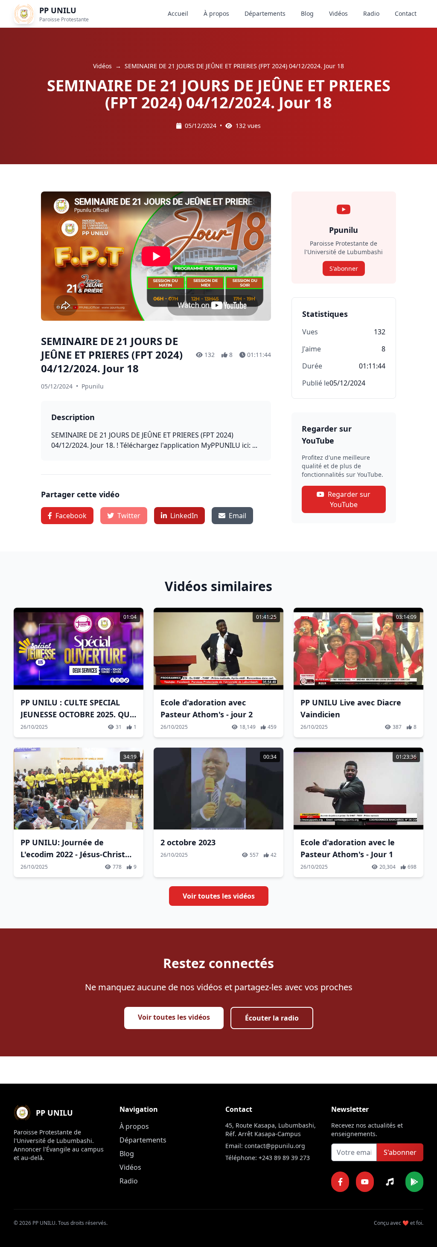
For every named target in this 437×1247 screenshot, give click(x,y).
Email (237, 515)
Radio (371, 13)
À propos (216, 13)
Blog (307, 13)
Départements (265, 13)
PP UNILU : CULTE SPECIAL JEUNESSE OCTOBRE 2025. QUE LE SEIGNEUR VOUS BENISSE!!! (77, 714)
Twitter (128, 515)
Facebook (71, 515)
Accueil (178, 13)
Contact (406, 13)
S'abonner (343, 268)
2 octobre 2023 (188, 842)
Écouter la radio (272, 1018)
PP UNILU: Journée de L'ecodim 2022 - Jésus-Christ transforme (72, 854)
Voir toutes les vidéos (219, 896)
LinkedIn (184, 515)
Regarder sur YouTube (349, 499)
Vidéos (338, 13)
